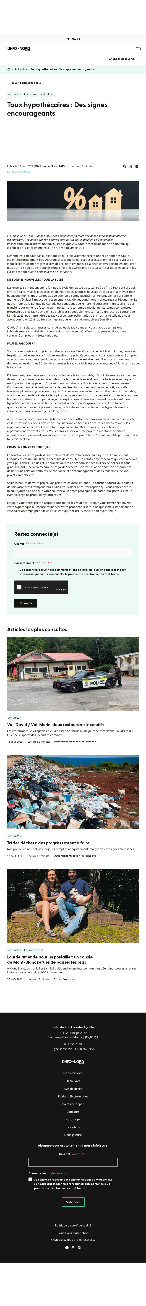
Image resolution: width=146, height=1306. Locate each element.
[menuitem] (124, 59)
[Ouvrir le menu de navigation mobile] (139, 49)
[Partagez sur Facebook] (125, 166)
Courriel (29, 543)
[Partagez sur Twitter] (131, 166)
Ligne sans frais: (73, 1049)
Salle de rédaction (19, 172)
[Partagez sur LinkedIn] (137, 166)
